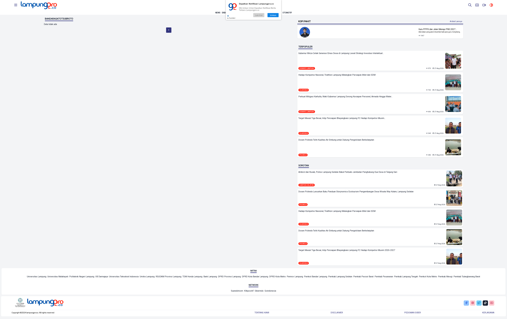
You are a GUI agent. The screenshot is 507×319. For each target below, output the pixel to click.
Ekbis (224, 13)
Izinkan (273, 15)
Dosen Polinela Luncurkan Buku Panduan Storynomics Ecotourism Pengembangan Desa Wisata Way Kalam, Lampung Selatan (356, 191)
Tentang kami (262, 312)
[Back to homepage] (38, 5)
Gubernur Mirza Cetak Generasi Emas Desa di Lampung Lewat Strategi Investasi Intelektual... (341, 53)
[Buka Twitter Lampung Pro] (479, 303)
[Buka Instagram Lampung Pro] (472, 303)
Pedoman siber (412, 312)
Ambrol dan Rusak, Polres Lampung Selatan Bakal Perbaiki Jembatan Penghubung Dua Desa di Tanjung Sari (347, 172)
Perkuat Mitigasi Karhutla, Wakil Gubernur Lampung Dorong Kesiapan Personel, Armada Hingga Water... (345, 96)
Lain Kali (258, 15)
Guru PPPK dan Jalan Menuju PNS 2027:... (438, 29)
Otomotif (287, 13)
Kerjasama (488, 312)
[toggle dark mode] (491, 5)
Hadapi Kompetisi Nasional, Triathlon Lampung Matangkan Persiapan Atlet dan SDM (336, 75)
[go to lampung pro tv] (484, 5)
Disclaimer (337, 312)
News (217, 13)
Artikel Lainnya (456, 21)
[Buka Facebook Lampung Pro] (466, 303)
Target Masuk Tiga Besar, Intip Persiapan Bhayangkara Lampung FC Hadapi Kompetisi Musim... (341, 118)
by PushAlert (231, 18)
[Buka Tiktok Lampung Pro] (485, 303)
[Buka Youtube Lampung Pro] (491, 303)
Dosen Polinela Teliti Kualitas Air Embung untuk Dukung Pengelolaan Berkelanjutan (336, 140)
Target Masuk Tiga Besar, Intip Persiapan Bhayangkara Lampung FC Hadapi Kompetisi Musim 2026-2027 (346, 250)
